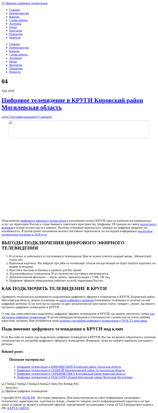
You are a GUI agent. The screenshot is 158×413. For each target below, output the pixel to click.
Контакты (15, 30)
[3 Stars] (28, 384)
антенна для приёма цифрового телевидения (89, 320)
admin (6, 116)
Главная (14, 9)
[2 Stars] (17, 384)
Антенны (15, 23)
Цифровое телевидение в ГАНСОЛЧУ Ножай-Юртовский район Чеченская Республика (75, 377)
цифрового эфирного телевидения (43, 220)
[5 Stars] (51, 384)
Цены (13, 27)
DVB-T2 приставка (134, 320)
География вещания (23, 116)
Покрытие (16, 34)
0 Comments (44, 116)
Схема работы (18, 20)
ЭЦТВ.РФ (28, 397)
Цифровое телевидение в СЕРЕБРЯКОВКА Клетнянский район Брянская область (71, 373)
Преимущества (19, 13)
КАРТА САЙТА (18, 408)
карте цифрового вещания (76, 300)
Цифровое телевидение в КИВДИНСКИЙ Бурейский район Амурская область (69, 366)
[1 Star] (7, 384)
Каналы (14, 16)
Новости (15, 37)
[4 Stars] (40, 384)
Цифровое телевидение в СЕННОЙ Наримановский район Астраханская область (71, 370)
